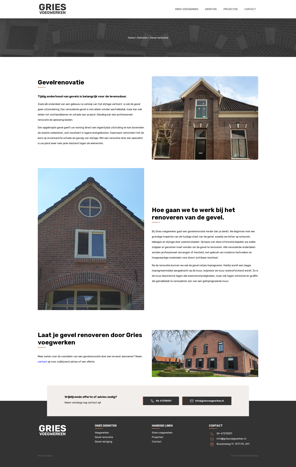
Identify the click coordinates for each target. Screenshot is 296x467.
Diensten (211, 9)
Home (131, 37)
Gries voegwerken (186, 9)
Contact (250, 9)
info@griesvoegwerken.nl (209, 401)
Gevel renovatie (104, 437)
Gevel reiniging (103, 441)
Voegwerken (102, 432)
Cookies (49, 456)
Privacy (41, 456)
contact (42, 361)
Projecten (231, 9)
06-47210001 (163, 401)
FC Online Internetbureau (247, 456)
